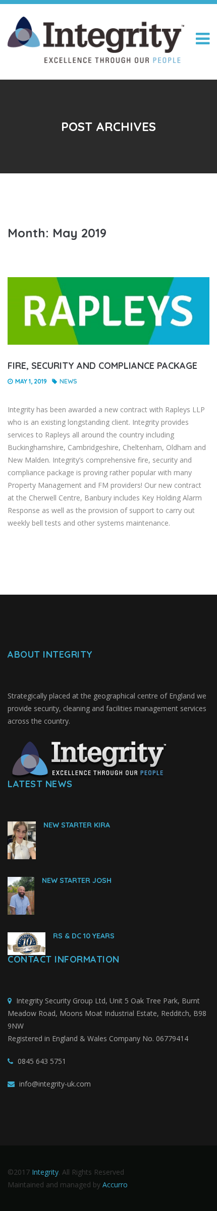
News (68, 381)
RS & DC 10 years (84, 935)
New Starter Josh (77, 880)
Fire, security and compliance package (102, 365)
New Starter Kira (76, 825)
